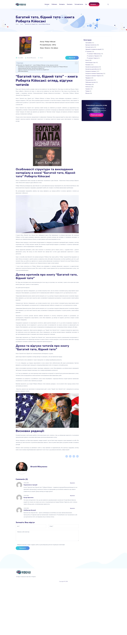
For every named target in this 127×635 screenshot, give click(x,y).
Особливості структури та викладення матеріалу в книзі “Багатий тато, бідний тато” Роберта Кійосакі (43, 66)
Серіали (87, 89)
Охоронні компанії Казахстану (94, 73)
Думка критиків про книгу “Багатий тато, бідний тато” (32, 68)
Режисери (88, 84)
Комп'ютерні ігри (90, 62)
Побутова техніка (90, 82)
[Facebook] (66, 456)
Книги (21, 24)
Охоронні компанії (90, 71)
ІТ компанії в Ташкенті (93, 56)
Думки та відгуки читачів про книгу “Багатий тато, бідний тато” (34, 69)
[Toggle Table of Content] (75, 63)
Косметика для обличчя (92, 69)
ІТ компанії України (92, 58)
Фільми (87, 93)
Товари (87, 91)
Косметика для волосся (92, 67)
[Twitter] (70, 456)
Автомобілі (88, 43)
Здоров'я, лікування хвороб (93, 49)
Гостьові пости (79, 4)
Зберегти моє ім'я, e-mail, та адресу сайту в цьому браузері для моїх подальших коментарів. (41, 544)
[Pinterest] (74, 456)
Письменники (89, 80)
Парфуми (88, 78)
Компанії (87, 65)
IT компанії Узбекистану (94, 54)
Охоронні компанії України (93, 76)
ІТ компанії (88, 51)
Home (17, 24)
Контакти (69, 4)
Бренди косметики (90, 45)
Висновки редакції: (23, 71)
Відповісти (72, 483)
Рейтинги (54, 4)
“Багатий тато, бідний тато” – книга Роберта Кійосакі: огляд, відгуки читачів (37, 65)
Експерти (62, 4)
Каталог (47, 4)
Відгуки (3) (72, 58)
